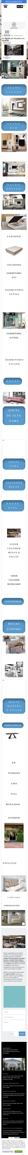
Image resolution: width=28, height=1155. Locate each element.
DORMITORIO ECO (14, 275)
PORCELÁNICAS (12, 725)
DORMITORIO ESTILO (14, 292)
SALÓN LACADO (14, 89)
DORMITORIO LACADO (14, 361)
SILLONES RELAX (14, 484)
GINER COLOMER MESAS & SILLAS (14, 550)
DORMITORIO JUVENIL (14, 335)
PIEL (14, 794)
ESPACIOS (10, 863)
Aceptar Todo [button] (19, 1151)
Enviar (22, 1033)
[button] (18, 6)
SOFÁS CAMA (14, 464)
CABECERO (14, 897)
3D (14, 762)
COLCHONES (14, 265)
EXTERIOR (14, 817)
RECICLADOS (13, 804)
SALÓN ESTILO (14, 186)
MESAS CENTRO (14, 626)
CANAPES (14, 236)
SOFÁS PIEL (13, 505)
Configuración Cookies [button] (8, 1151)
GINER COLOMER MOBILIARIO (14, 580)
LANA (14, 783)
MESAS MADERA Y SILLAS (14, 706)
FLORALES (14, 773)
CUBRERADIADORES (11, 906)
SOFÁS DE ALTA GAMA (14, 416)
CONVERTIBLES (13, 601)
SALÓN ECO (14, 125)
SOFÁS (13, 381)
